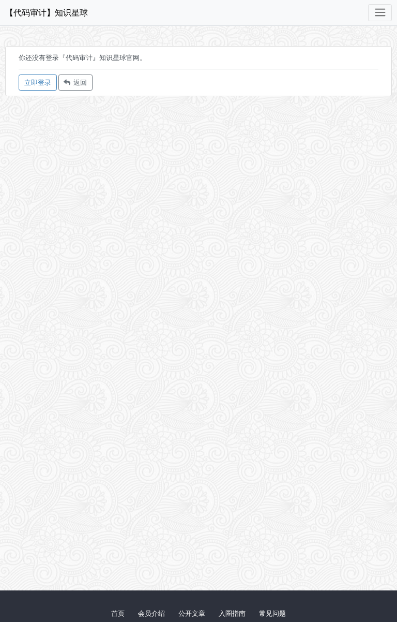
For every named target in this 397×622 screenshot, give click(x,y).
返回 (78, 82)
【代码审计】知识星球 (46, 12)
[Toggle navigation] (380, 12)
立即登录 (37, 82)
